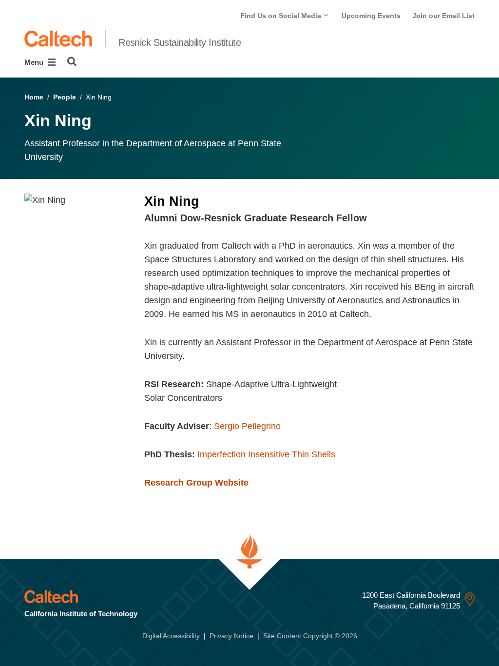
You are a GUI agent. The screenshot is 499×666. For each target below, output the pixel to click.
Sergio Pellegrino (247, 426)
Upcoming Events (371, 16)
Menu (34, 62)
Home (33, 97)
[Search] (72, 61)
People (64, 97)
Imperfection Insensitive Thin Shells (266, 454)
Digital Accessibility (171, 636)
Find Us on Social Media (281, 16)
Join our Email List (443, 16)
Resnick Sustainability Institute (179, 42)
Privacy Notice (231, 636)
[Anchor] (373, 218)
